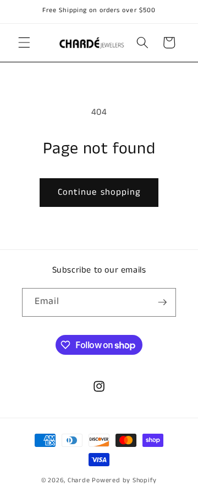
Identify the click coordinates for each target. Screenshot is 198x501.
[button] (24, 42)
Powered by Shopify (124, 480)
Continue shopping (99, 192)
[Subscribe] (162, 302)
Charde (80, 480)
